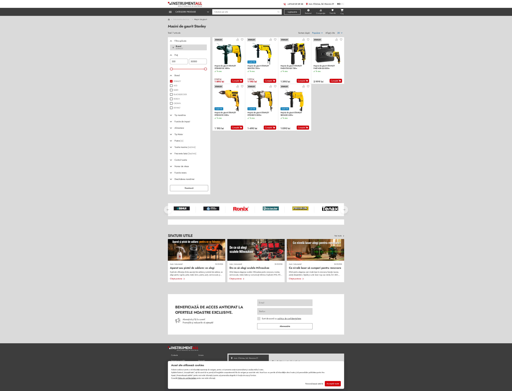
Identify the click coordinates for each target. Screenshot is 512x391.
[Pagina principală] (185, 3)
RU (342, 3)
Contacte (174, 355)
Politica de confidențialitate (187, 378)
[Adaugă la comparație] (237, 39)
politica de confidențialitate (289, 318)
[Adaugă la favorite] (242, 39)
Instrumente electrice (181, 19)
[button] (279, 12)
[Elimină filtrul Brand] (173, 47)
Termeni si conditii (178, 360)
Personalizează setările (314, 383)
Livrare (200, 355)
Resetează (189, 188)
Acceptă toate (333, 383)
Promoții (201, 360)
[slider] (171, 69)
